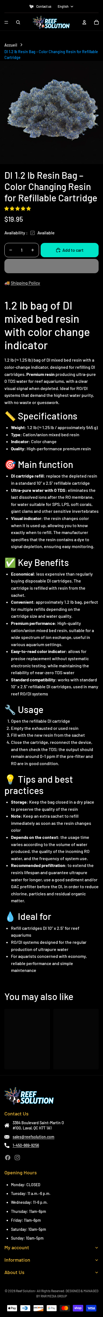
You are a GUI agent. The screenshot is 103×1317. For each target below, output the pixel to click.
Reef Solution (25, 1291)
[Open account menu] (84, 22)
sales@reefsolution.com (33, 1136)
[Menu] (6, 22)
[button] (18, 208)
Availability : (16, 232)
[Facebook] (7, 1157)
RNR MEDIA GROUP (54, 1296)
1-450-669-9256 (26, 1145)
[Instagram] (17, 1157)
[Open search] (18, 22)
